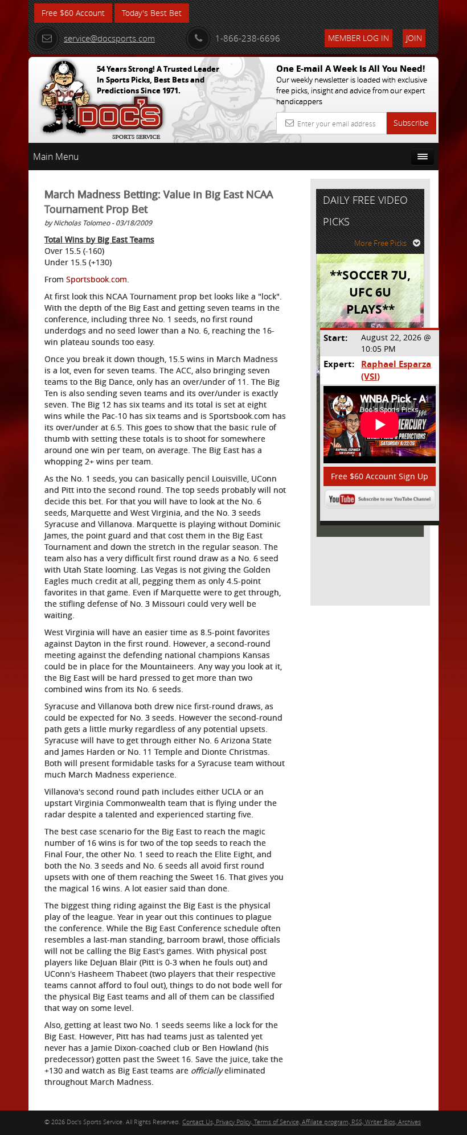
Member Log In (358, 37)
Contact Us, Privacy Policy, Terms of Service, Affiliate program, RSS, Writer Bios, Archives (301, 1121)
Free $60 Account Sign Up (379, 476)
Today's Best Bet (152, 12)
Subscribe (411, 122)
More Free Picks (380, 243)
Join (414, 37)
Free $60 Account (73, 12)
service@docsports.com (109, 38)
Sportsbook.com (96, 279)
